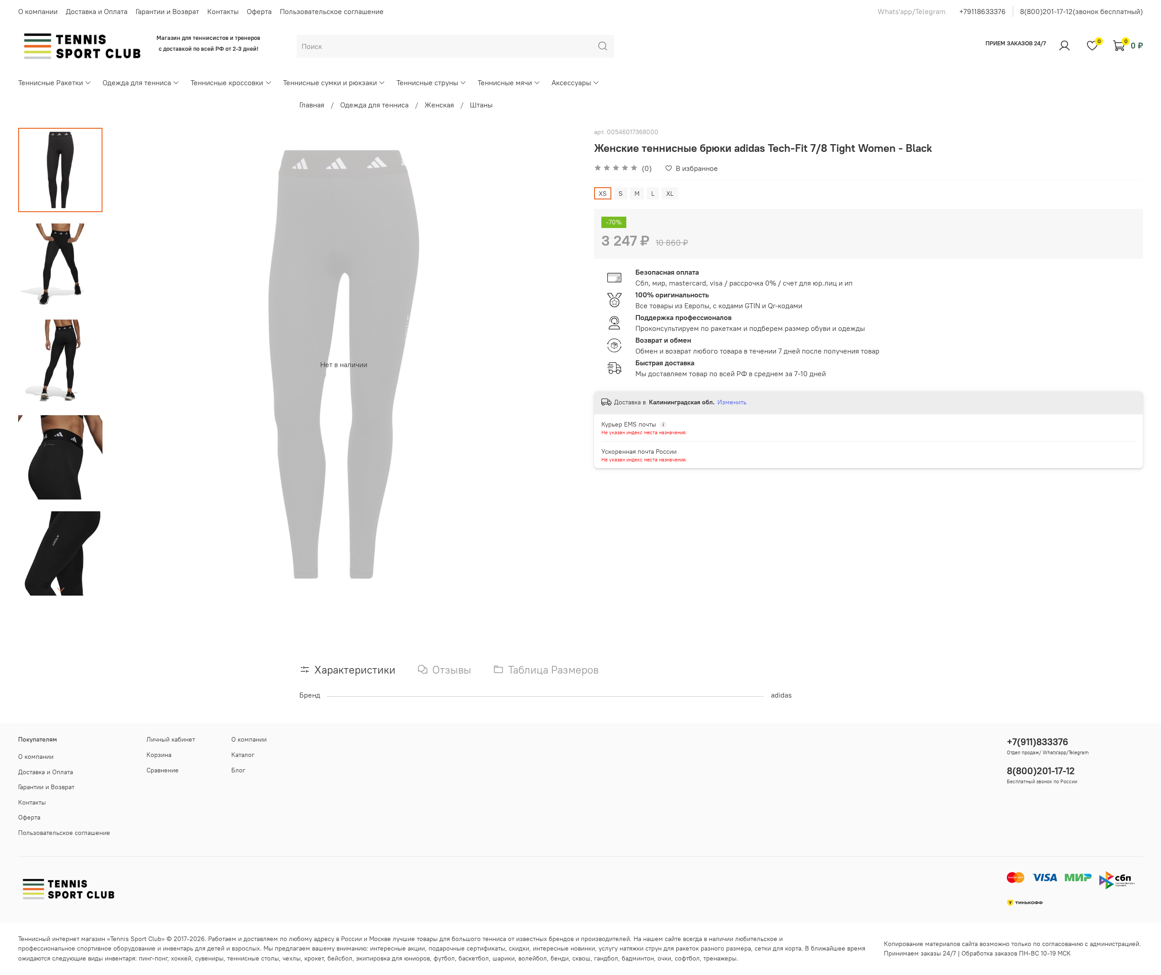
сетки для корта (778, 948)
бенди (560, 958)
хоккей (181, 958)
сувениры (209, 958)
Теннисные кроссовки (226, 82)
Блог (238, 770)
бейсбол (339, 958)
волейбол (532, 958)
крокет (314, 958)
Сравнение (162, 770)
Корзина (158, 755)
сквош (581, 958)
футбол (444, 958)
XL (669, 193)
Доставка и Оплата (96, 11)
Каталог (242, 755)
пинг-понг (153, 958)
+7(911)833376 (1037, 742)
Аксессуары (571, 82)
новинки (583, 948)
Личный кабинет (170, 739)
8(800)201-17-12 (1041, 771)
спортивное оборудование (116, 948)
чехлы (292, 958)
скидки (519, 948)
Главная (311, 104)
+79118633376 (982, 11)
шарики (504, 958)
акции (416, 948)
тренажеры (720, 958)
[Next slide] (60, 589)
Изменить (731, 402)
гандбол (606, 958)
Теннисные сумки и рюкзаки (330, 82)
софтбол (687, 958)
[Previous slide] (125, 364)
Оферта (259, 11)
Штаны (481, 104)
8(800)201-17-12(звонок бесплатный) (1081, 11)
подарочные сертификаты (467, 948)
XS (603, 193)
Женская (439, 104)
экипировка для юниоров (393, 958)
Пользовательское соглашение (332, 11)
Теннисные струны (427, 82)
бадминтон (638, 958)
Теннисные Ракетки (50, 82)
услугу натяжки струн (630, 948)
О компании (38, 11)
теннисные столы (253, 958)
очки (664, 958)
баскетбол (474, 958)
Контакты (223, 11)
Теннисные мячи (505, 82)
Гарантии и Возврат (167, 11)
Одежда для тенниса (136, 82)
